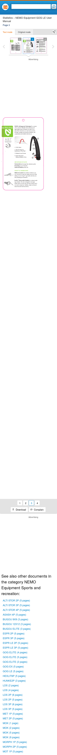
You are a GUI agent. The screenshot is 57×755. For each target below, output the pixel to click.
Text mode (7, 32)
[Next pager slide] (53, 47)
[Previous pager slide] (3, 47)
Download (20, 509)
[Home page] (5, 7)
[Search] (53, 6)
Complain (38, 509)
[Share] (54, 32)
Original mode (24, 32)
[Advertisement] (28, 86)
